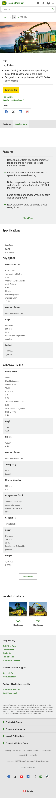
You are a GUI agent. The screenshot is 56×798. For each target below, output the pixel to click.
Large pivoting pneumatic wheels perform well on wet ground (28, 196)
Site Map (8, 750)
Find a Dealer (8, 96)
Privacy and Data (19, 750)
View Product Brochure (12, 100)
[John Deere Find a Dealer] (38, 3)
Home (5, 17)
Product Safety (9, 676)
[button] (8, 776)
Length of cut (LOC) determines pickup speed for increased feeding (27, 174)
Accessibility (23, 755)
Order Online (8, 649)
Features (7, 123)
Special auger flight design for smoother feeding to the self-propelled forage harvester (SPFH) (27, 162)
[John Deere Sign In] (43, 3)
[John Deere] (14, 3)
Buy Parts (7, 653)
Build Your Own (11, 89)
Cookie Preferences (28, 767)
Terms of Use (46, 750)
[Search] (53, 9)
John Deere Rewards (11, 689)
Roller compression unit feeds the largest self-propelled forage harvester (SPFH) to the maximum (28, 185)
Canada (30, 791)
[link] (48, 3)
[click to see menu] (53, 3)
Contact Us (33, 755)
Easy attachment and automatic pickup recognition (27, 206)
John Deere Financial (11, 660)
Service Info (8, 673)
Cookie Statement (33, 750)
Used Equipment (10, 693)
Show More (28, 218)
